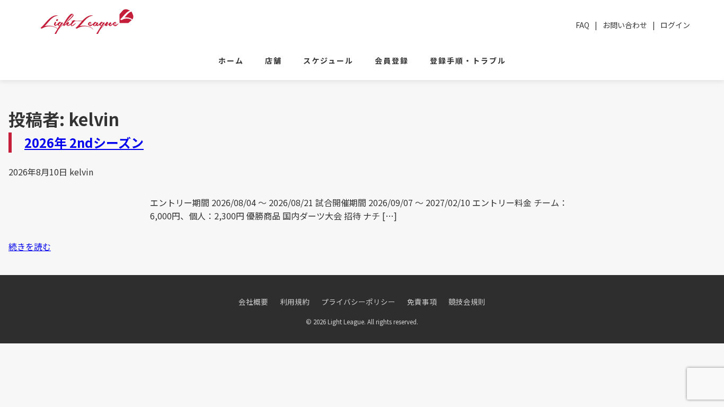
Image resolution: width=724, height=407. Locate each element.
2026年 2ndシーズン (84, 142)
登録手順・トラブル (468, 60)
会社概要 (253, 301)
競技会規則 (466, 301)
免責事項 (422, 301)
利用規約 (295, 301)
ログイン (675, 25)
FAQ (582, 25)
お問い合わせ (625, 25)
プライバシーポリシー (358, 301)
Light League (87, 21)
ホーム (231, 60)
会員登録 (392, 60)
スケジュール (328, 60)
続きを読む (29, 246)
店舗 (273, 60)
